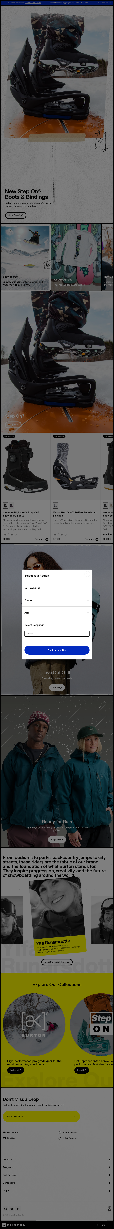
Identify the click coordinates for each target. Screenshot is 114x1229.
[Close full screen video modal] (87, 574)
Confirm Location (57, 650)
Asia (26, 613)
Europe (28, 600)
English (30, 634)
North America (32, 588)
